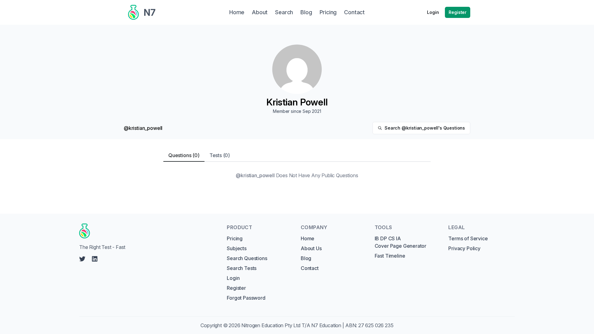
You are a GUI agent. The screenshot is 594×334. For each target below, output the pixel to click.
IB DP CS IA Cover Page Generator (400, 242)
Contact (310, 268)
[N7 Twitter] (82, 259)
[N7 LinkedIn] (95, 259)
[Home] (147, 231)
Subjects (237, 248)
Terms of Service (468, 238)
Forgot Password (246, 298)
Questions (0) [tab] (184, 155)
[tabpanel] (297, 175)
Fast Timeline (390, 256)
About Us (311, 248)
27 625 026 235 (376, 325)
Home (307, 238)
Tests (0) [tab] (219, 155)
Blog (306, 258)
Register (458, 12)
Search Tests (241, 268)
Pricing (235, 238)
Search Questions (247, 258)
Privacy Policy (464, 248)
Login (433, 12)
